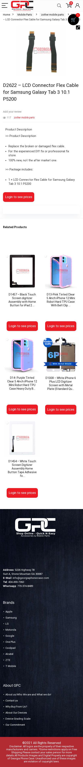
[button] (78, 27)
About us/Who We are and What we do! (28, 694)
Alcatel (9, 653)
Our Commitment (15, 724)
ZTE (7, 660)
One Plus (10, 641)
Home (6, 14)
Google (9, 635)
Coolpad (10, 647)
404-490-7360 (16, 581)
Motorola (10, 629)
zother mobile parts (52, 14)
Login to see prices (18, 197)
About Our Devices (16, 712)
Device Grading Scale (17, 718)
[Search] (59, 5)
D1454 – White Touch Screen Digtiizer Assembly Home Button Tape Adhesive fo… (22, 468)
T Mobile (10, 666)
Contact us (11, 700)
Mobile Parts (25, 14)
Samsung (11, 617)
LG (7, 623)
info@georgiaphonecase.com (31, 577)
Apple (8, 611)
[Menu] (5, 5)
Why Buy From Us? (16, 706)
